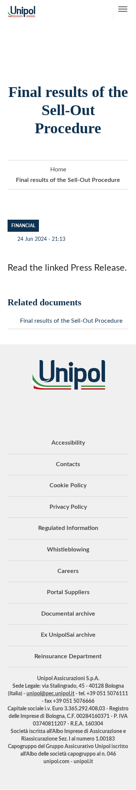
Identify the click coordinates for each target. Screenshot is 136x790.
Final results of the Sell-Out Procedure (71, 321)
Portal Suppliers (68, 592)
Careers (68, 571)
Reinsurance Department (68, 656)
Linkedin (39, 410)
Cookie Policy (68, 485)
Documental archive (68, 614)
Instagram (96, 410)
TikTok (115, 410)
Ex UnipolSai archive (68, 635)
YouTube (20, 410)
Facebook (77, 410)
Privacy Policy (68, 507)
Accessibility (68, 443)
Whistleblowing (68, 550)
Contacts (68, 464)
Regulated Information (68, 528)
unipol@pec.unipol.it (50, 693)
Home (58, 169)
